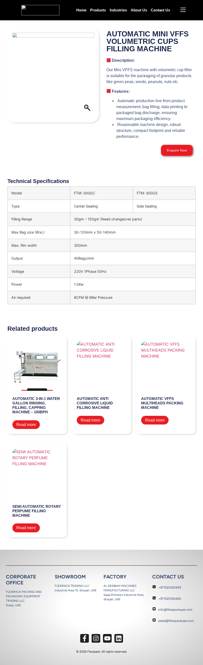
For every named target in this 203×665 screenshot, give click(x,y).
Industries (118, 10)
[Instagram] (96, 638)
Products (98, 10)
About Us (139, 10)
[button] (177, 150)
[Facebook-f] (84, 638)
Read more (26, 425)
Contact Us (160, 10)
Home (81, 10)
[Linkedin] (118, 638)
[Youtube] (107, 638)
